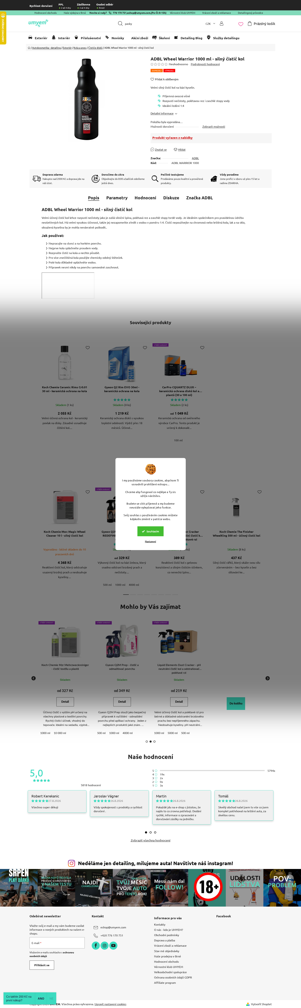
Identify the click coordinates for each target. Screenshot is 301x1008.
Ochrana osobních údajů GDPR (173, 977)
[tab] (146, 832)
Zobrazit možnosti (213, 126)
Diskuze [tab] (171, 197)
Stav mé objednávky (166, 951)
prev (32, 540)
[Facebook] (96, 946)
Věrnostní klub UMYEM (182, 12)
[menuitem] (39, 38)
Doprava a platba (164, 940)
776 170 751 (120, 12)
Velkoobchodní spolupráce (170, 972)
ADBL (195, 158)
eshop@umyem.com (138, 12)
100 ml (178, 440)
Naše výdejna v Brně (75, 12)
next (269, 540)
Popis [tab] (93, 197)
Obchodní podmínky (166, 935)
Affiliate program (165, 982)
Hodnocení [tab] (145, 197)
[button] (236, 703)
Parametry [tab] (117, 197)
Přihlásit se (41, 965)
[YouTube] (113, 946)
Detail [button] (65, 701)
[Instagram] (105, 946)
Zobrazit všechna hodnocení (150, 840)
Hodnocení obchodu (45, 12)
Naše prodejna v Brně (167, 956)
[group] (65, 678)
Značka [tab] (199, 197)
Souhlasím (153, 531)
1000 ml (120, 584)
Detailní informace (162, 113)
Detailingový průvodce (250, 12)
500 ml (107, 584)
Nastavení (150, 541)
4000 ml (134, 584)
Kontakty (159, 924)
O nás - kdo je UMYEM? (168, 929)
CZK (208, 23)
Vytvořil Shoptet (261, 1004)
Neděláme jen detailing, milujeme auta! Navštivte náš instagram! (155, 863)
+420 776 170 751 (112, 935)
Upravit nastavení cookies (110, 1004)
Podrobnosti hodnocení (205, 64)
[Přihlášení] (221, 23)
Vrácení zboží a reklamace (216, 12)
